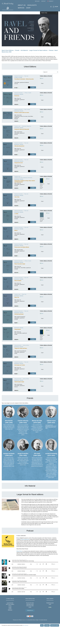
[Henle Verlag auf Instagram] (57, 1)
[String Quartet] (7, 333)
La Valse (16, 213)
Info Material (24, 50)
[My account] (51, 7)
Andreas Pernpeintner (21, 316)
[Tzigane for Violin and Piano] (7, 351)
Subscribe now (30, 610)
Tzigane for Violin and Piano (20, 348)
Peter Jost (19, 98)
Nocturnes (16, 95)
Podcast (51, 50)
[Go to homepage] (8, 6)
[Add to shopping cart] (29, 87)
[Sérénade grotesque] (7, 316)
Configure (47, 625)
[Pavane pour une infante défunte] (7, 250)
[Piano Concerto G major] (7, 266)
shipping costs (24, 619)
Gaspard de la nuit (18, 162)
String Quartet (17, 329)
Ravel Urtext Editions (8, 50)
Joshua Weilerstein (25, 539)
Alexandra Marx (20, 249)
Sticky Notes (19, 551)
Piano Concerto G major (19, 263)
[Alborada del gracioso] (7, 148)
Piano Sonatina (17, 280)
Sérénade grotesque (19, 314)
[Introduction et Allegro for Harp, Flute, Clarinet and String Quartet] (7, 182)
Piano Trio (16, 297)
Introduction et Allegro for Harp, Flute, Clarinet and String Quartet (24, 181)
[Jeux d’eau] (7, 199)
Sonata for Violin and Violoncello (21, 129)
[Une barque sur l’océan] (7, 367)
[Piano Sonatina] (7, 283)
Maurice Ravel (18, 94)
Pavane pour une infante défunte (21, 247)
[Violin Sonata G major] (7, 384)
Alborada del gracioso (19, 145)
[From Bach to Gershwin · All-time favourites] (7, 81)
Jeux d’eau (16, 196)
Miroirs (16, 230)
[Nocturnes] (7, 98)
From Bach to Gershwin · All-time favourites (24, 79)
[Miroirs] (7, 233)
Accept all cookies (54, 625)
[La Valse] (7, 216)
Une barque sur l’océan (19, 365)
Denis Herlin (19, 115)
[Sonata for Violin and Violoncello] (7, 132)
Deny (42, 625)
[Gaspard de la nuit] (7, 165)
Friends (17, 50)
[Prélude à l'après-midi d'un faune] (7, 115)
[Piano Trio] (7, 300)
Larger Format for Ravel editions (38, 50)
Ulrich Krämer (19, 131)
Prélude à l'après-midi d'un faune (21, 112)
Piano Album (18, 77)
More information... (26, 625)
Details (33, 87)
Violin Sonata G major (19, 381)
